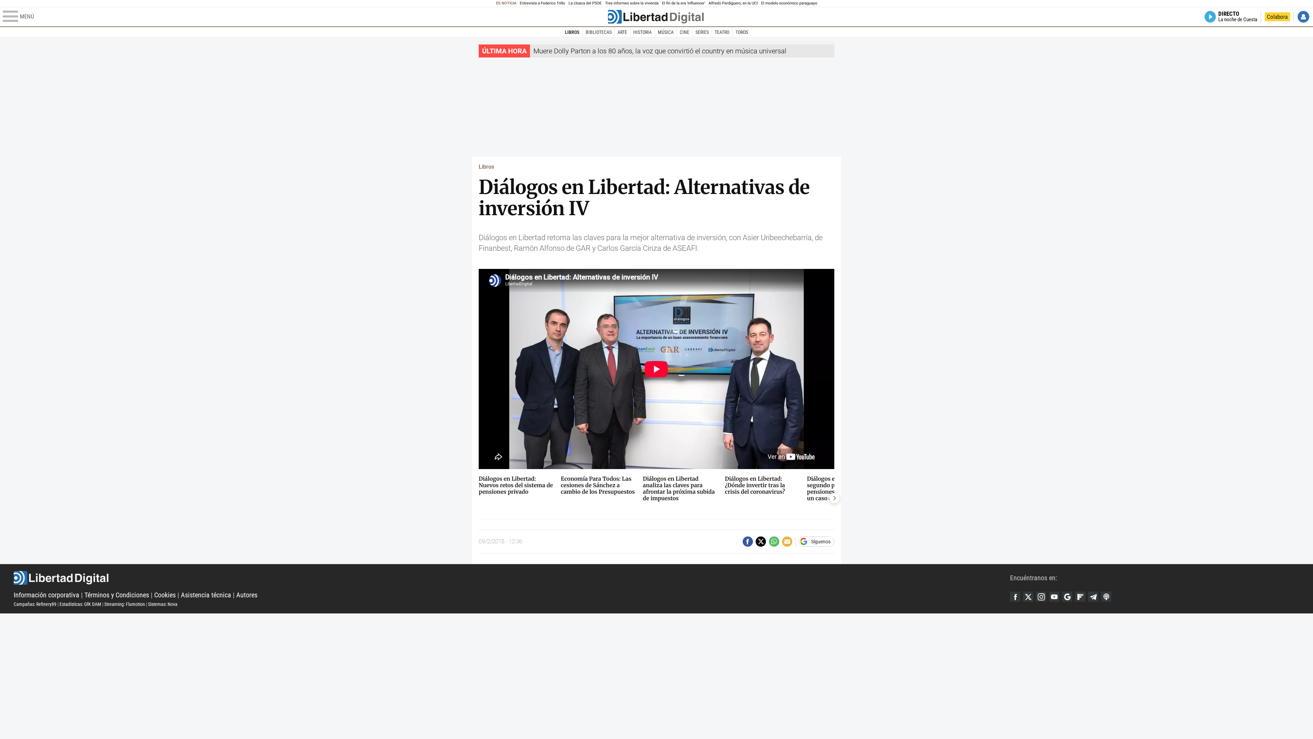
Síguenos (821, 541)
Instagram (1041, 597)
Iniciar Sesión (1303, 17)
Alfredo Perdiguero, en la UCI (733, 3)
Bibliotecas (599, 32)
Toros (741, 32)
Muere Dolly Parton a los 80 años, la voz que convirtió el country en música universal (659, 51)
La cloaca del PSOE (585, 3)
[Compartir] (748, 541)
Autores (246, 595)
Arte (622, 32)
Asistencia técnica (206, 595)
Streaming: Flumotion (124, 604)
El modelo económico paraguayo (789, 3)
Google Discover (1067, 597)
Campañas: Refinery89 (35, 604)
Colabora (1277, 16)
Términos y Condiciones (116, 595)
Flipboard (1080, 597)
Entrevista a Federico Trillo (542, 3)
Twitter (1028, 597)
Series (702, 32)
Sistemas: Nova (162, 604)
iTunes (1106, 597)
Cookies (165, 595)
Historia (642, 32)
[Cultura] (656, 17)
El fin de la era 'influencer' (683, 3)
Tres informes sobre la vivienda (632, 3)
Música (666, 32)
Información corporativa (46, 595)
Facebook (1015, 597)
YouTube (1054, 597)
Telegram (1093, 597)
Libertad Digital (512, 578)
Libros (572, 32)
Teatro (722, 32)
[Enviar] (774, 541)
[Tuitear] (761, 541)
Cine (684, 32)
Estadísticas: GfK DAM (80, 604)
